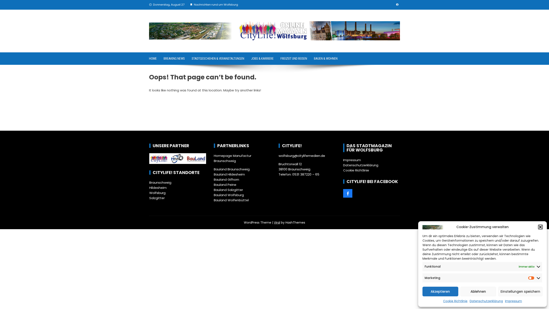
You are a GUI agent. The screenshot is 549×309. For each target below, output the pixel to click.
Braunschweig (160, 182)
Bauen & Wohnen (326, 59)
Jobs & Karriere (262, 59)
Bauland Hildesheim (229, 174)
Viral (277, 222)
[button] (540, 227)
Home (153, 59)
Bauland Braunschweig (232, 169)
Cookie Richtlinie (455, 301)
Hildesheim (158, 187)
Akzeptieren (440, 291)
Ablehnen (478, 291)
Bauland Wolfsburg (229, 195)
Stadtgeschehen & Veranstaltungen (218, 59)
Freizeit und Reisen (294, 59)
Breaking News (174, 59)
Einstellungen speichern (520, 291)
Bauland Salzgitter (228, 190)
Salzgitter (157, 198)
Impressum (513, 301)
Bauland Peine (225, 184)
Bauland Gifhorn (226, 179)
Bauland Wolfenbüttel (231, 200)
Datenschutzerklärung (486, 301)
